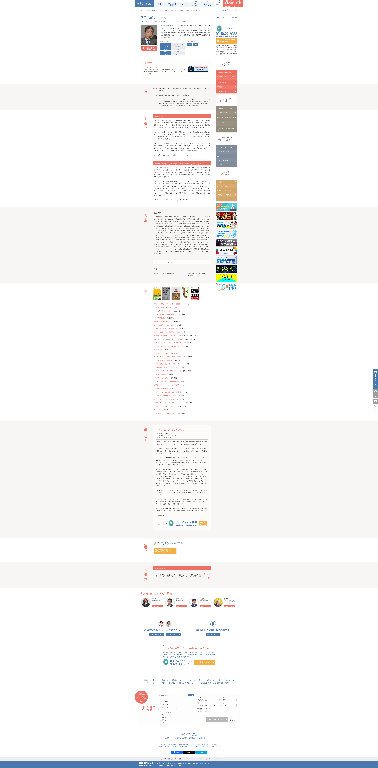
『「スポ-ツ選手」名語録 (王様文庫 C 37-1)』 (166, 367)
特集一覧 (205, 747)
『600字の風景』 (158, 410)
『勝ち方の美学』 (158, 350)
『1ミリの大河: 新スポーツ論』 (162, 311)
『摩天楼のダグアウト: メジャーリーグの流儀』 (167, 385)
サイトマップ (213, 759)
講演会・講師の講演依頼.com (149, 10)
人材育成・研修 (166, 712)
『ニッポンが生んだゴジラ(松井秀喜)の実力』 (166, 381)
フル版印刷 (234, 17)
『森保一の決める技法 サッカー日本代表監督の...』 (168, 304)
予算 (199, 697)
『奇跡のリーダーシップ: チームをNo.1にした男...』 (168, 346)
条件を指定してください (217, 719)
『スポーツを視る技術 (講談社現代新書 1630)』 (166, 314)
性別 (199, 703)
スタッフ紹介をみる (156, 634)
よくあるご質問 (207, 1)
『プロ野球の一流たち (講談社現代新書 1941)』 (166, 413)
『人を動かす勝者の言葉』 (160, 388)
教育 (163, 715)
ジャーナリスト (177, 51)
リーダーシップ (177, 54)
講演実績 (214, 744)
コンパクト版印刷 (224, 17)
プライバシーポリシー (190, 759)
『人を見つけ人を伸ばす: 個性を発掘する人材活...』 (168, 392)
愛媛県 (189, 44)
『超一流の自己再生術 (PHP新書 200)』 (164, 399)
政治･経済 (165, 704)
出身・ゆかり (223, 703)
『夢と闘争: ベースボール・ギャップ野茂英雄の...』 (168, 343)
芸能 (165, 51)
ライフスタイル (166, 702)
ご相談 (174, 747)
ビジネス (165, 54)
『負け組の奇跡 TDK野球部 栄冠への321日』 (166, 335)
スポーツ (165, 44)
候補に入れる (156, 606)
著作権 (180, 759)
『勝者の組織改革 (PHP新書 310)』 (163, 325)
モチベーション (165, 46)
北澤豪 (154, 599)
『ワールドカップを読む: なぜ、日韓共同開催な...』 (168, 402)
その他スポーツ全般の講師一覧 (186, 10)
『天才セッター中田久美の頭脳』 (162, 307)
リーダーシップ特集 (150, 67)
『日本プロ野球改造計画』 (160, 353)
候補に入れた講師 (164, 747)
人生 (163, 699)
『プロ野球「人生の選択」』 (161, 378)
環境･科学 (165, 720)
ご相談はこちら (202, 523)
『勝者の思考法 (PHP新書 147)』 (162, 321)
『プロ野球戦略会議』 (159, 318)
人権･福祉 (165, 717)
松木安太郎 (179, 599)
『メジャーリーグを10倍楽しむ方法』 (164, 406)
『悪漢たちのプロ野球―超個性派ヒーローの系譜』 (168, 371)
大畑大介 (203, 599)
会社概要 (163, 759)
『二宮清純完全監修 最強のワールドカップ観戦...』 (168, 364)
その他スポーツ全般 (177, 44)
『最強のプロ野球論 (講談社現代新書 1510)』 (166, 328)
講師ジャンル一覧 (203, 744)
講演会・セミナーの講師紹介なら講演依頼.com (174, 744)
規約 (193, 744)
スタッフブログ (171, 634)
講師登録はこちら (212, 634)
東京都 (195, 44)
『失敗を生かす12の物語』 (161, 374)
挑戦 (177, 49)
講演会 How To (172, 759)
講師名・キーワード (204, 709)
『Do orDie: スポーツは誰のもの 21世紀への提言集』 (168, 357)
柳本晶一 (227, 599)
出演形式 (221, 697)
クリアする (191, 695)
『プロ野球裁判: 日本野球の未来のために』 (165, 395)
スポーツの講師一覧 (170, 10)
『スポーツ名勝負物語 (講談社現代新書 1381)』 (166, 332)
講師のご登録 (215, 747)
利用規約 (197, 1)
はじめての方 (183, 747)
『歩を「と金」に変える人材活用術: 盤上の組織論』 (168, 339)
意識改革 (177, 46)
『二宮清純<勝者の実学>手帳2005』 (163, 360)
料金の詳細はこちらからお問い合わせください (163, 551)
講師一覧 (161, 10)
